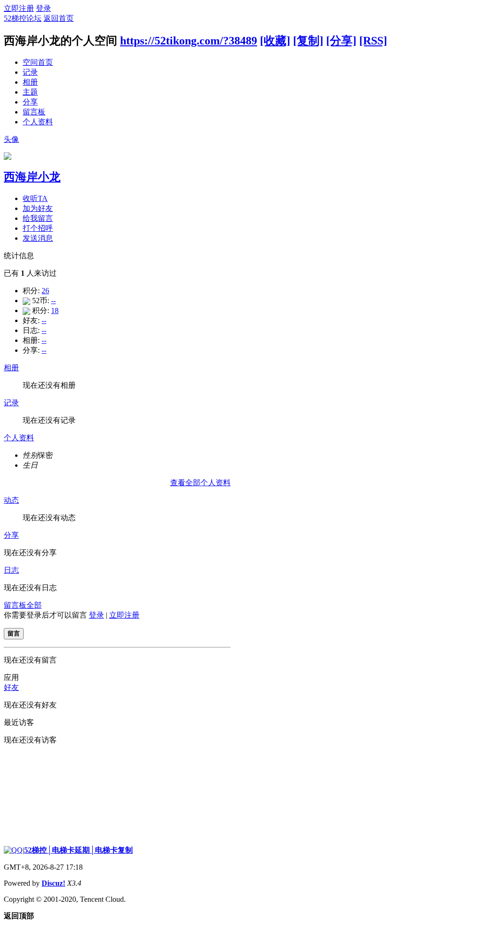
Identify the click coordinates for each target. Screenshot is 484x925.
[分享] (341, 41)
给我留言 (38, 218)
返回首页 (58, 18)
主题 (30, 92)
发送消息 (38, 238)
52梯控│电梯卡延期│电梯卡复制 (78, 850)
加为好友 (38, 208)
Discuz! (53, 883)
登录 (43, 8)
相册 (30, 82)
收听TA (35, 198)
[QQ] (13, 850)
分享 (30, 102)
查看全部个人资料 (200, 483)
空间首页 (38, 62)
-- (53, 301)
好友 (11, 687)
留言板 (34, 112)
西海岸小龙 (32, 177)
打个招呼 (38, 228)
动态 (11, 500)
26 (45, 291)
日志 (11, 570)
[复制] (308, 41)
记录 (30, 72)
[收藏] (275, 41)
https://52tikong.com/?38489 (188, 41)
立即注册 (19, 8)
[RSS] (373, 41)
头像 (11, 139)
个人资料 (38, 122)
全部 (34, 605)
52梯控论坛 (23, 18)
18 (55, 310)
